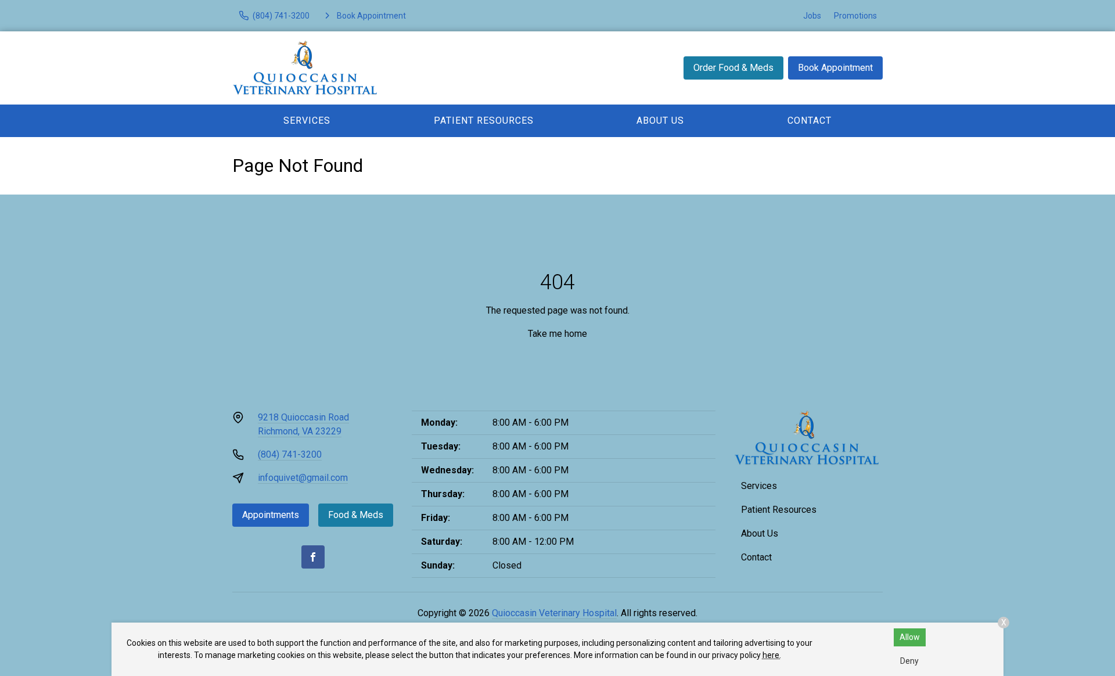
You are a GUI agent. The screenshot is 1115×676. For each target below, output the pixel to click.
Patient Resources (484, 120)
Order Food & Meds (733, 67)
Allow (910, 637)
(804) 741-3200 (290, 454)
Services (306, 120)
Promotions (855, 15)
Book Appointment (835, 67)
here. (771, 655)
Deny (909, 661)
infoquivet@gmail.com (303, 477)
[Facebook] (313, 557)
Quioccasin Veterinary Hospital (554, 613)
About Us (660, 120)
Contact (809, 120)
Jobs (812, 15)
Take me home (557, 333)
